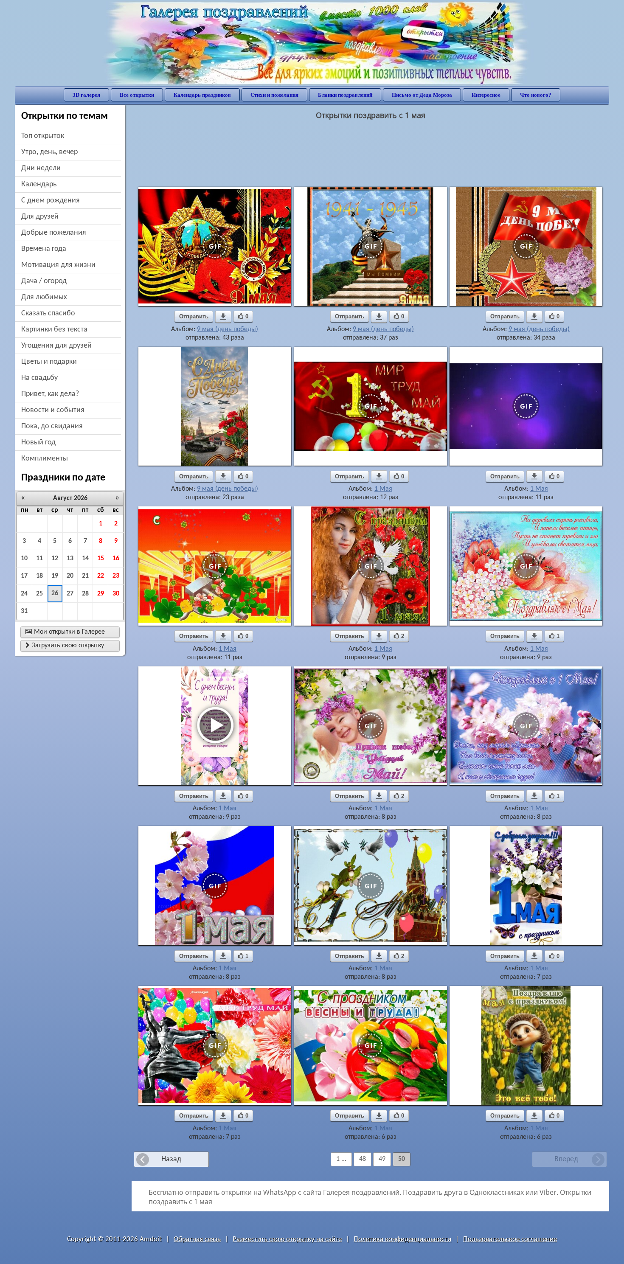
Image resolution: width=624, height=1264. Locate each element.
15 (100, 558)
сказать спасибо (48, 313)
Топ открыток (42, 136)
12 (54, 558)
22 (100, 576)
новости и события (52, 410)
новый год (38, 442)
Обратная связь (197, 1239)
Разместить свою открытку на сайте (287, 1239)
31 (24, 611)
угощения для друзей (56, 346)
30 (115, 593)
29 (100, 593)
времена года (43, 249)
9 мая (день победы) (227, 329)
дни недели (41, 168)
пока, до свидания (52, 426)
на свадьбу (39, 378)
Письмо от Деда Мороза (422, 95)
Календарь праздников (202, 95)
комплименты (44, 459)
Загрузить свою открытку (64, 645)
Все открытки (137, 95)
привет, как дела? (50, 394)
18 (39, 576)
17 (24, 576)
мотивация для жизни (58, 265)
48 (362, 1159)
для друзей (40, 217)
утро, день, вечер (49, 152)
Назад (171, 1159)
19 (54, 576)
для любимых (44, 297)
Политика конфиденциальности (402, 1239)
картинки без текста (54, 330)
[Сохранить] (223, 317)
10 (24, 558)
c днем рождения (50, 201)
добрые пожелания (53, 233)
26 (54, 593)
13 (70, 558)
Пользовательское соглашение (510, 1239)
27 (70, 593)
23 (115, 576)
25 (39, 593)
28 (85, 593)
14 (85, 558)
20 (70, 576)
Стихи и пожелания (274, 95)
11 (39, 558)
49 (382, 1159)
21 (85, 576)
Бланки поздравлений (345, 95)
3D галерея (86, 95)
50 (401, 1159)
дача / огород (44, 281)
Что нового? (535, 95)
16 (115, 558)
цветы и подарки (49, 362)
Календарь (38, 184)
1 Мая (383, 489)
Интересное (486, 95)
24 (24, 593)
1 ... (341, 1159)
